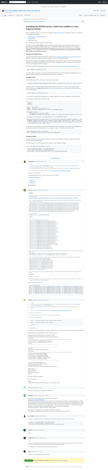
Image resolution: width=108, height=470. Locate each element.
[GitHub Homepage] (27, 467)
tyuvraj (29, 190)
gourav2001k (31, 416)
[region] (54, 89)
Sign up (104, 2)
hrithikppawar (31, 161)
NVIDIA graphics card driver (34, 36)
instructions (42, 139)
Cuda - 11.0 (32, 179)
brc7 (29, 387)
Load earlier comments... (55, 158)
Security (44, 466)
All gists (29, 2)
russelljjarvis (31, 437)
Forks (28, 15)
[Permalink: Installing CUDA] (25, 77)
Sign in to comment (63, 460)
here (44, 80)
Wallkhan (30, 300)
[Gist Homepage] (4, 2)
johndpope (30, 395)
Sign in (99, 2)
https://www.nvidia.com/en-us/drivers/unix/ (67, 56)
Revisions (11, 15)
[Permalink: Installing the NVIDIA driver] (25, 54)
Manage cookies (65, 466)
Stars (20, 15)
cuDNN (29, 40)
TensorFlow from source (58, 32)
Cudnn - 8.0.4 (32, 181)
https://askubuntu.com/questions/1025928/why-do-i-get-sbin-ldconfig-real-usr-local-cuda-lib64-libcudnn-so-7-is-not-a (53, 198)
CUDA (29, 38)
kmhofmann (7, 10)
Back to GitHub (35, 2)
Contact (59, 466)
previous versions (58, 88)
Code (5, 15)
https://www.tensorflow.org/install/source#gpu (60, 170)
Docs (56, 466)
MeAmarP (30, 430)
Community (52, 466)
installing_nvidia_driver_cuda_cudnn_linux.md (26, 10)
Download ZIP (102, 15)
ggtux (29, 451)
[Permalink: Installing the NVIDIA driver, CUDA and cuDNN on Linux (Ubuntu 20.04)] (25, 28)
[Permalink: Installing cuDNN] (25, 136)
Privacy (40, 466)
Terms (37, 466)
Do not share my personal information (75, 466)
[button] (95, 15)
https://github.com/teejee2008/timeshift (36, 399)
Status (48, 466)
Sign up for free (29, 460)
